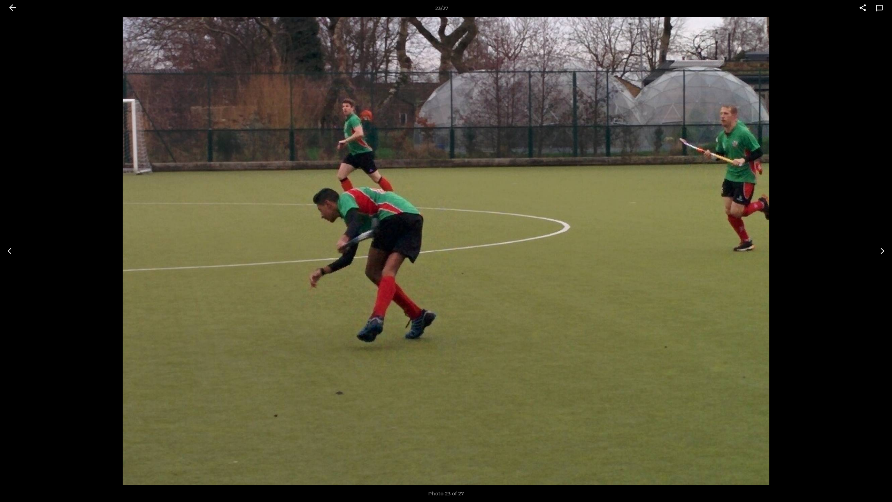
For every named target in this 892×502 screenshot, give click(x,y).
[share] (863, 8)
